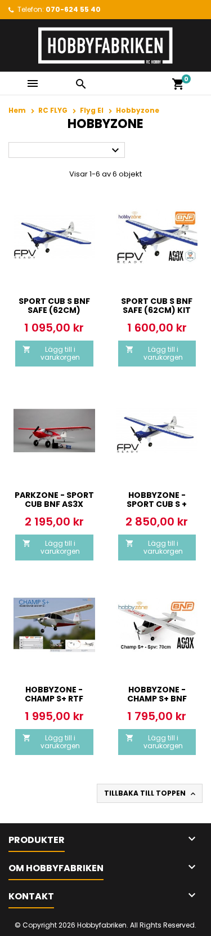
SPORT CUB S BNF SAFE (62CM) (54, 305)
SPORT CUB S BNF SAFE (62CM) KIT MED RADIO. (156, 310)
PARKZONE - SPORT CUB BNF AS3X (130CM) (54, 504)
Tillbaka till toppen (150, 793)
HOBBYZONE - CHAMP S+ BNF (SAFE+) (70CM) (157, 698)
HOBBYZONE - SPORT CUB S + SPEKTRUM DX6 (156, 504)
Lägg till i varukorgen (51, 353)
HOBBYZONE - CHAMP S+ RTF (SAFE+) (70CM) (54, 698)
